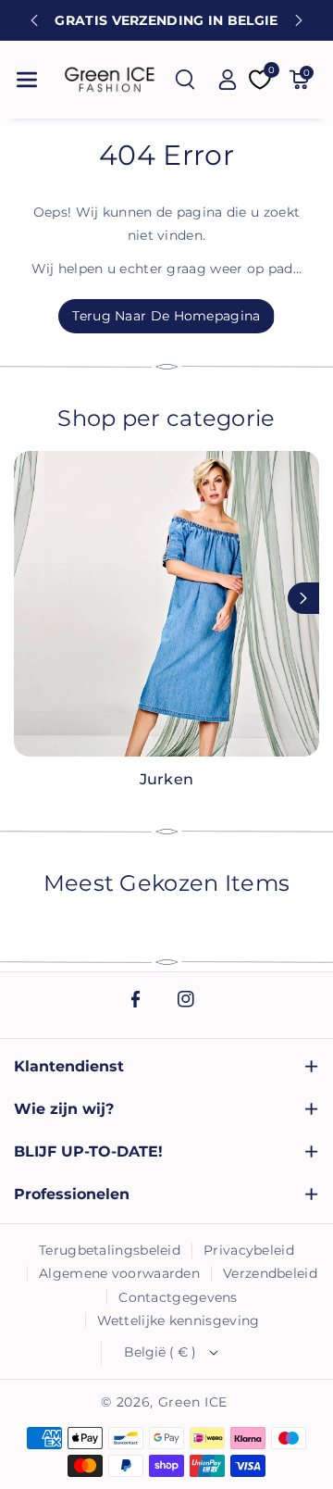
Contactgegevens (178, 1297)
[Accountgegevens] (227, 79)
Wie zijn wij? (64, 1109)
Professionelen (72, 1194)
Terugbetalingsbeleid (109, 1250)
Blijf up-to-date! (88, 1151)
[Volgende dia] (298, 20)
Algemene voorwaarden (119, 1273)
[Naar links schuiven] (29, 598)
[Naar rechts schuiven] (303, 598)
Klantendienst (69, 1066)
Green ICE (193, 1402)
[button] (26, 79)
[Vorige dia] (34, 20)
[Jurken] (166, 604)
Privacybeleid (249, 1250)
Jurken (166, 779)
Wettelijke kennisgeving (178, 1320)
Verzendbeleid (270, 1273)
